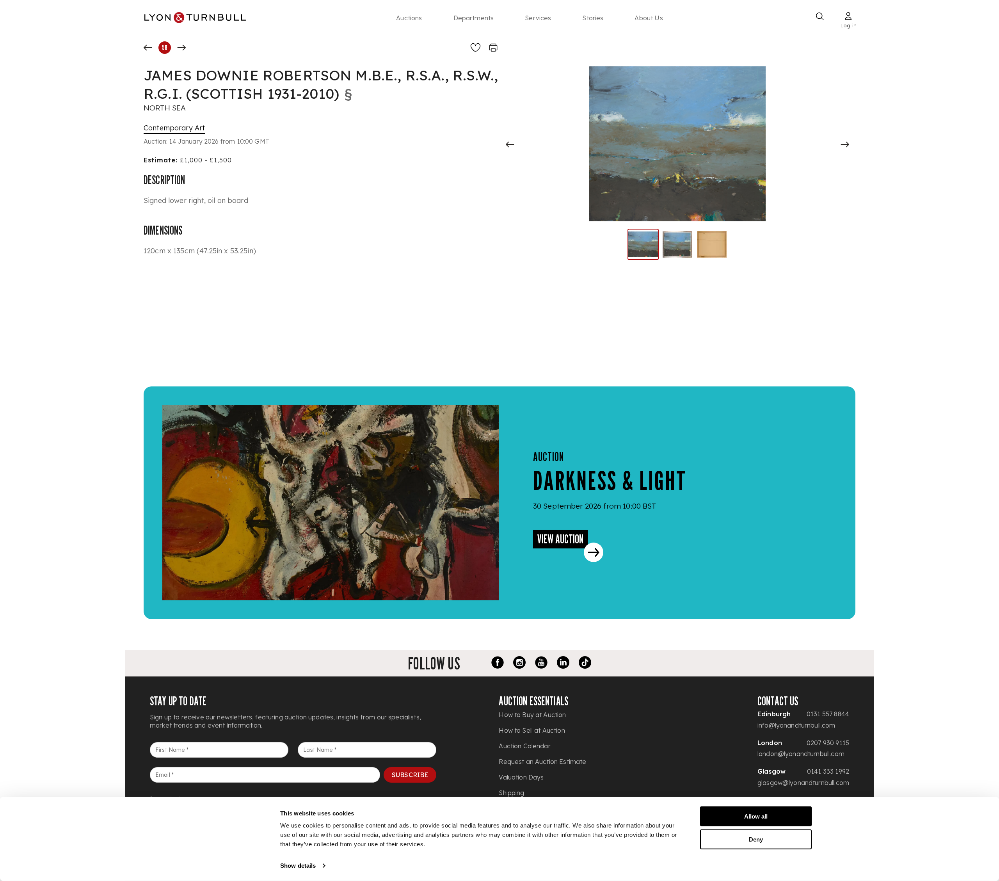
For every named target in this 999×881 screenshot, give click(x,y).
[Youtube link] (541, 663)
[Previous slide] (510, 144)
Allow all (756, 816)
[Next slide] (844, 144)
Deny (756, 839)
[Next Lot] (181, 47)
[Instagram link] (519, 663)
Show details (298, 865)
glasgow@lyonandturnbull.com (803, 783)
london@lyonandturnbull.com (800, 754)
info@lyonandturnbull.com (796, 725)
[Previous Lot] (148, 47)
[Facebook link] (497, 663)
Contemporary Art (174, 127)
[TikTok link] (585, 663)
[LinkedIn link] (563, 663)
